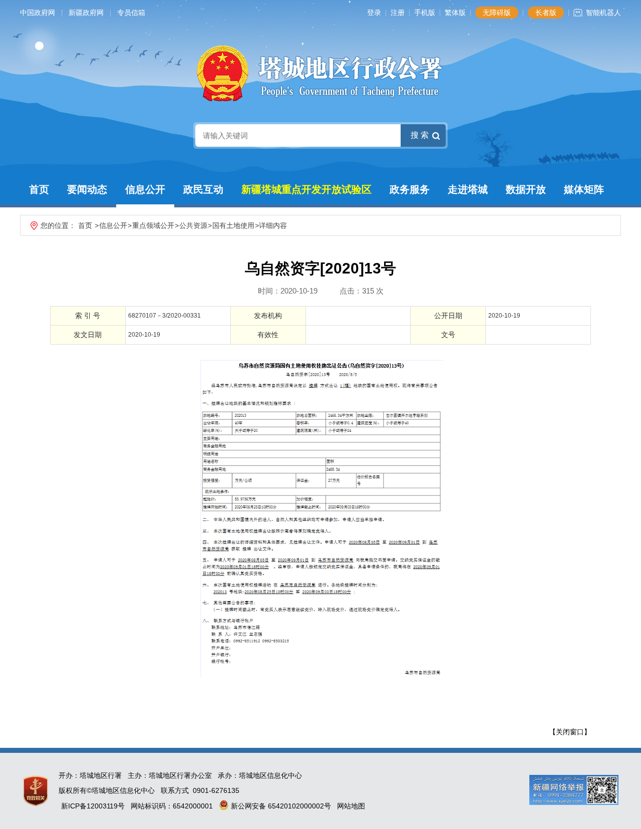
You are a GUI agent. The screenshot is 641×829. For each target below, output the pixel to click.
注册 (398, 13)
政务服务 (410, 189)
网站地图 (351, 806)
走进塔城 (468, 189)
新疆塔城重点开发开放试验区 (306, 189)
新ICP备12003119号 (93, 806)
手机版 (424, 13)
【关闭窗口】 (570, 732)
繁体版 (455, 13)
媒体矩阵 (584, 189)
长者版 (545, 13)
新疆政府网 (86, 13)
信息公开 (145, 189)
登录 (374, 13)
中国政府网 (37, 13)
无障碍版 (497, 13)
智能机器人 (603, 13)
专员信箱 (131, 13)
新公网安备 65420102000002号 (280, 806)
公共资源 (193, 225)
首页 (39, 189)
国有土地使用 (233, 225)
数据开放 (526, 189)
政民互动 (203, 189)
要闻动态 (87, 189)
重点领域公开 (153, 225)
